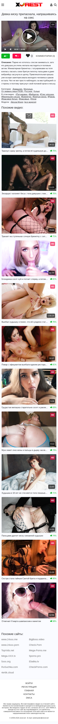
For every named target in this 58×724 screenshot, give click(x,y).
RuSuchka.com (9, 667)
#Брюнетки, (26, 97)
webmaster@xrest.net (41, 718)
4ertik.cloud (7, 672)
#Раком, (51, 97)
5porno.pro (35, 656)
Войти (29, 683)
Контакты (29, 694)
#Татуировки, (22, 94)
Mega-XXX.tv (8, 656)
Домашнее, (18, 89)
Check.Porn (35, 645)
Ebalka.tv (34, 661)
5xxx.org (6, 661)
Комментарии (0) (45, 56)
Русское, (28, 91)
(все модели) (30, 102)
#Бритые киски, (40, 97)
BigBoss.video (36, 639)
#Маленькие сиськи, (10, 97)
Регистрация (29, 687)
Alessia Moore (17, 102)
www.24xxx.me (9, 639)
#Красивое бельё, (9, 99)
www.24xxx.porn (10, 645)
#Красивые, (24, 99)
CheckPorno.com (38, 667)
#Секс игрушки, (47, 94)
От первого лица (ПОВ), (12, 91)
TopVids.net (7, 650)
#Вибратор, (34, 94)
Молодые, (28, 89)
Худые (36, 91)
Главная (29, 690)
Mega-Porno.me (37, 650)
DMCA (29, 698)
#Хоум (33, 99)
